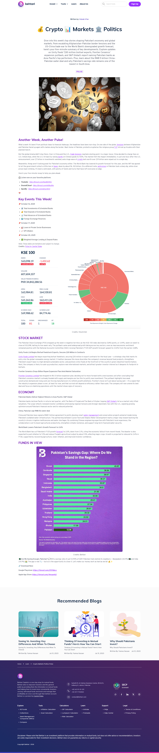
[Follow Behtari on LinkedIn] (127, 694)
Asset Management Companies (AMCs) (27, 717)
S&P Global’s (112, 401)
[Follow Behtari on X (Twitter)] (133, 694)
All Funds (23, 709)
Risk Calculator (68, 716)
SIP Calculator (67, 709)
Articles (86, 709)
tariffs (60, 157)
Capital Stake (38, 696)
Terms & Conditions (133, 709)
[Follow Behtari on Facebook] (121, 694)
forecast (59, 432)
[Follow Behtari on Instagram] (139, 694)
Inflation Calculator (48, 709)
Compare (23, 722)
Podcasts (86, 713)
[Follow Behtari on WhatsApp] (115, 694)
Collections (24, 713)
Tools (63, 4)
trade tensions (75, 154)
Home (19, 664)
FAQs (106, 709)
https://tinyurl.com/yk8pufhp (43, 185)
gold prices (102, 166)
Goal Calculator (47, 713)
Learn (27, 664)
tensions (120, 145)
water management (91, 415)
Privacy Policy (130, 713)
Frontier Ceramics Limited (28, 376)
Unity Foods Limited (26, 357)
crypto (80, 159)
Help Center (108, 713)
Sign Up (134, 4)
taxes (56, 166)
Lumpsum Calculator (70, 713)
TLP (115, 147)
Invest (52, 4)
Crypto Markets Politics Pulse (43, 664)
